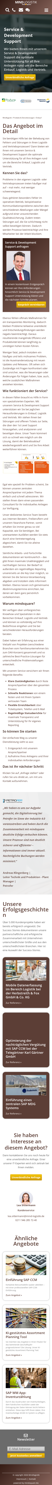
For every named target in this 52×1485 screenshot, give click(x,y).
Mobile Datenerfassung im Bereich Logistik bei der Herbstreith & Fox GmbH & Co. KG (24, 991)
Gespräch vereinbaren (31, 304)
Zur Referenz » (13, 1002)
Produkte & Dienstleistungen (23, 118)
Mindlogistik (7, 118)
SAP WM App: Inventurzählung (18, 1394)
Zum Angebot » (14, 1295)
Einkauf (38, 118)
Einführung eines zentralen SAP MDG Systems (20, 1104)
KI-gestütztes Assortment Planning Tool (25, 1335)
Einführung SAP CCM (21, 1279)
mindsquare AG (32, 1483)
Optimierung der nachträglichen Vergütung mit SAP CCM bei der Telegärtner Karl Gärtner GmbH (26, 1048)
